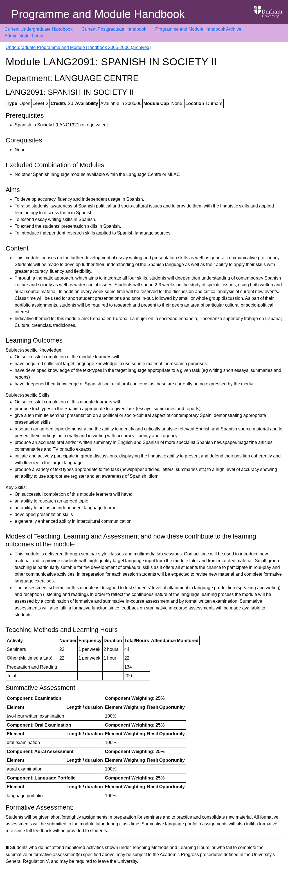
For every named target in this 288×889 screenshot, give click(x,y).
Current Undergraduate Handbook (38, 29)
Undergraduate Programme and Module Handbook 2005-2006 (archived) (78, 47)
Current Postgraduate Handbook (114, 29)
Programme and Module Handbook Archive (198, 29)
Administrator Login (23, 35)
